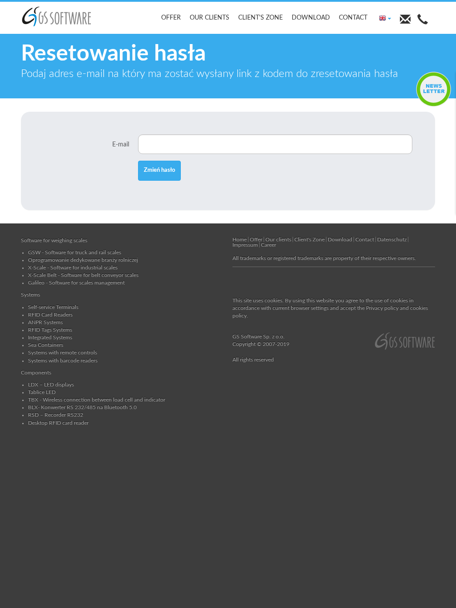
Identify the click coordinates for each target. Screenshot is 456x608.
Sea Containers (45, 345)
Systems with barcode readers (63, 360)
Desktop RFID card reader (58, 423)
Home (239, 239)
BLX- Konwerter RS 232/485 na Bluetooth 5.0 (82, 407)
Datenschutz (392, 239)
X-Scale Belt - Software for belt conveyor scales (83, 275)
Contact (353, 18)
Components (36, 372)
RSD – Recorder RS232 (55, 414)
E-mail (120, 145)
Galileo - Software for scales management (76, 282)
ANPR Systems (45, 322)
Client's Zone (260, 18)
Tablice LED (42, 392)
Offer (171, 18)
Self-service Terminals (53, 307)
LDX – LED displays (51, 384)
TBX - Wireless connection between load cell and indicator (96, 399)
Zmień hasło (159, 170)
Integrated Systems (50, 337)
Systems (30, 294)
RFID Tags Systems (50, 329)
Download (311, 18)
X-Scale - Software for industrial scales (73, 267)
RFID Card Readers (50, 314)
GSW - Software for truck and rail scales (74, 252)
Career (268, 244)
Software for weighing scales (54, 240)
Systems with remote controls (62, 352)
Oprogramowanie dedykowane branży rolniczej (83, 260)
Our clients (209, 18)
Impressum (245, 244)
